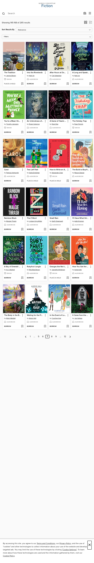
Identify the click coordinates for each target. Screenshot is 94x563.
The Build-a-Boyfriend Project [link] (80, 170)
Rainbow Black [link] (10, 218)
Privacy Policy (65, 543)
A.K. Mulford (10, 270)
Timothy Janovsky (12, 124)
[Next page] (70, 336)
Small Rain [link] (54, 218)
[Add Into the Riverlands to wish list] (45, 83)
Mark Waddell (11, 318)
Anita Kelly (78, 270)
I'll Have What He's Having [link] (80, 218)
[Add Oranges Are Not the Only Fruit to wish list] (67, 278)
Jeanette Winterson (58, 270)
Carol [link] (6, 170)
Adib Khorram (79, 221)
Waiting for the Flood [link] (35, 315)
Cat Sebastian (56, 76)
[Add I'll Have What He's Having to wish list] (90, 229)
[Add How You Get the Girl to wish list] (90, 278)
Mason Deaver (79, 173)
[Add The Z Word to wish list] (45, 229)
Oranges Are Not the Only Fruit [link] (58, 267)
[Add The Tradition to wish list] (22, 83)
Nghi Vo (31, 76)
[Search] (3, 13)
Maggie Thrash (11, 221)
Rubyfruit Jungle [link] (34, 267)
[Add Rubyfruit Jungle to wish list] (45, 278)
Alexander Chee (57, 173)
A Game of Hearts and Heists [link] (58, 121)
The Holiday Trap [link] (79, 121)
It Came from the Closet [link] (80, 315)
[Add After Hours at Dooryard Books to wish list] (67, 83)
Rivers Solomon (34, 124)
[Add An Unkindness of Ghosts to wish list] (45, 132)
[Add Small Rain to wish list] (67, 229)
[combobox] (42, 13)
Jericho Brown (11, 76)
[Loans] (85, 14)
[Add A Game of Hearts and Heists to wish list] (67, 132)
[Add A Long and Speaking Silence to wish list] (90, 83)
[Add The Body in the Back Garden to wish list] (22, 326)
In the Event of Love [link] (58, 315)
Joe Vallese (78, 318)
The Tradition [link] (9, 73)
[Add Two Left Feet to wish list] (45, 181)
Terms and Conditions (46, 543)
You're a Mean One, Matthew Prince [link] (12, 121)
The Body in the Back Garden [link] (12, 315)
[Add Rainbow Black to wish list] (22, 229)
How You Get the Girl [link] (80, 267)
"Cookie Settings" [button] (69, 549)
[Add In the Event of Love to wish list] (67, 326)
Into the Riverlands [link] (35, 73)
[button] (85, 23)
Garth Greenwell (57, 221)
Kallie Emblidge (34, 173)
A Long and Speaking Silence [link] (80, 73)
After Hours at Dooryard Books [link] (58, 73)
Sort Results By (8, 29)
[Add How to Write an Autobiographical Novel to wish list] (67, 181)
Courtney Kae (56, 318)
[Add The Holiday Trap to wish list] (90, 132)
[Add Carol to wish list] (22, 181)
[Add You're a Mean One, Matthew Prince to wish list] (22, 132)
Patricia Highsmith (12, 173)
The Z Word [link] (32, 218)
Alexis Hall (32, 318)
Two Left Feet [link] (32, 170)
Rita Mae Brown (34, 270)
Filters (6, 37)
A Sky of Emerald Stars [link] (12, 267)
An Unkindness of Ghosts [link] (35, 121)
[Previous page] (25, 336)
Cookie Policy (9, 556)
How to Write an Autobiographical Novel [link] (58, 170)
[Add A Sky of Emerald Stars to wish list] (22, 278)
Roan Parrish (78, 124)
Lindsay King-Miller (35, 221)
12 (65, 336)
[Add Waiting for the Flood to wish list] (45, 326)
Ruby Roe (55, 124)
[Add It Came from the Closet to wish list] (90, 326)
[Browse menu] (90, 13)
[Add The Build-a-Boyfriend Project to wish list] (90, 181)
